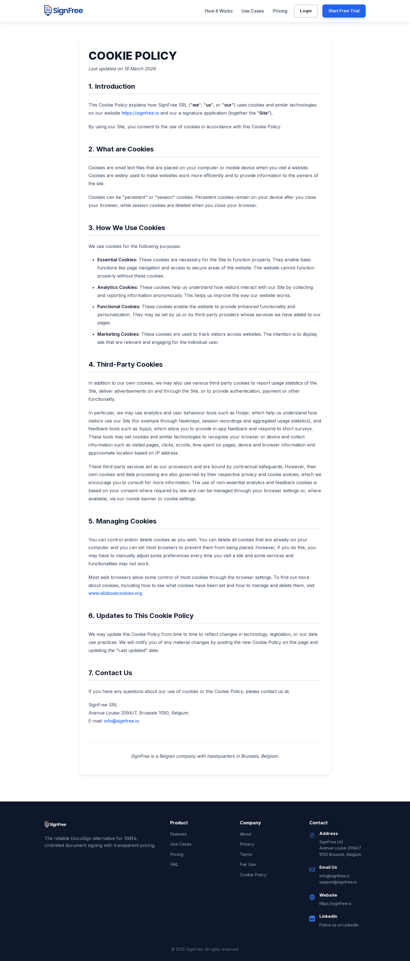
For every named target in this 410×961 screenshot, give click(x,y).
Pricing (280, 11)
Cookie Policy (253, 874)
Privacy (247, 844)
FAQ (174, 864)
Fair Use (248, 864)
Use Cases (253, 11)
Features (178, 834)
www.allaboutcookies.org (115, 593)
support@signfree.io (338, 882)
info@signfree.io (121, 721)
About (245, 834)
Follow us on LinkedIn (339, 925)
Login (306, 10)
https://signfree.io (140, 113)
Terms (246, 854)
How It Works (219, 11)
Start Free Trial (344, 10)
